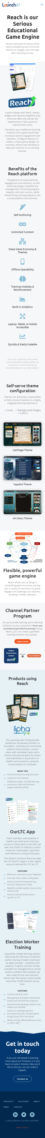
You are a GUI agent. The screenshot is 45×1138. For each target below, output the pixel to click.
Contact (18, 1107)
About (37, 1101)
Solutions (23, 1101)
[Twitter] (23, 1114)
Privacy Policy (22, 1128)
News (6, 1107)
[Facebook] (15, 1114)
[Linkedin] (32, 1114)
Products (8, 1101)
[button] (42, 5)
